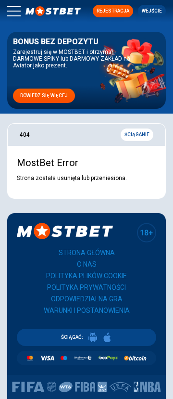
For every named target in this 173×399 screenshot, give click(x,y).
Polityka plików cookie (86, 276)
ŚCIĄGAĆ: (72, 337)
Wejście (152, 10)
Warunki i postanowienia (87, 310)
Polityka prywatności (86, 287)
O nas (87, 264)
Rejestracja (113, 10)
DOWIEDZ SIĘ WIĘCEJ (44, 95)
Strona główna (87, 253)
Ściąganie (136, 134)
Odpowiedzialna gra (87, 299)
